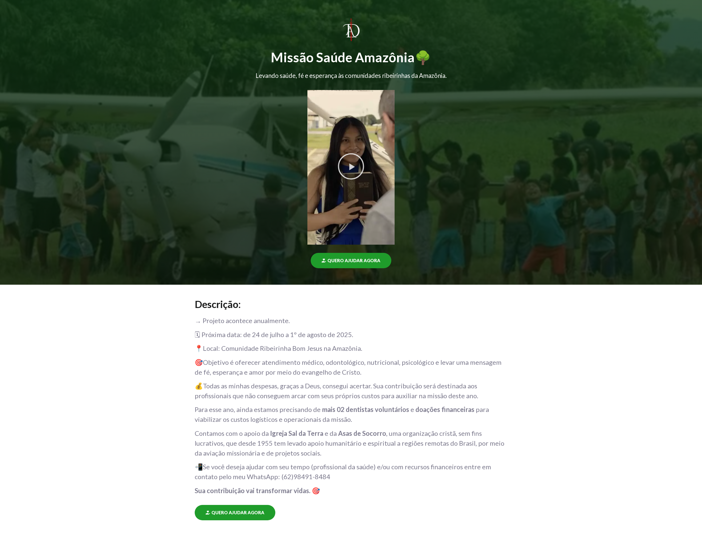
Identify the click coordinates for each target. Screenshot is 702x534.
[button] (351, 167)
